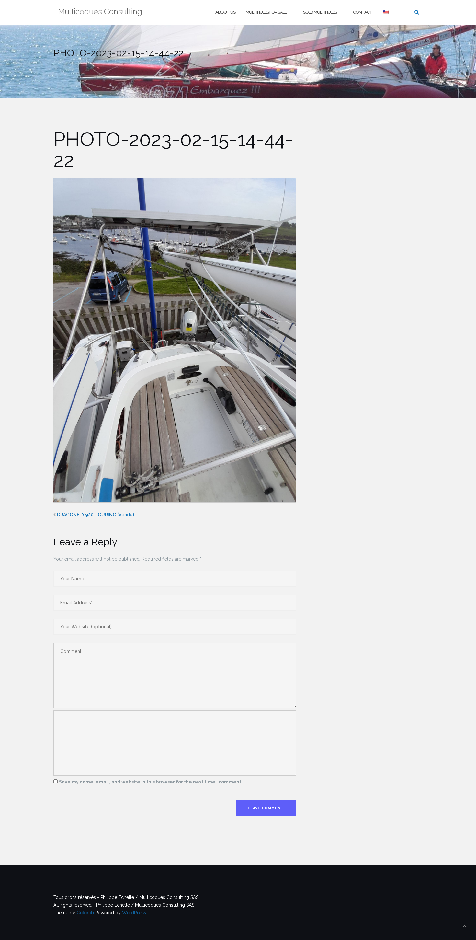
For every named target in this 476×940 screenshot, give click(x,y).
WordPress (134, 912)
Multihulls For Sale (266, 12)
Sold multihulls (320, 12)
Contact (362, 12)
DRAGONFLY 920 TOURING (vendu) (95, 514)
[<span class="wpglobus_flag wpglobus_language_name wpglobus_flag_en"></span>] (386, 12)
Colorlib (85, 912)
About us (225, 12)
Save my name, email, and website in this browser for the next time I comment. (151, 781)
